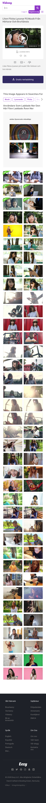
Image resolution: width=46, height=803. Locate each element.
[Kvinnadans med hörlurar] (12, 647)
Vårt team (35, 740)
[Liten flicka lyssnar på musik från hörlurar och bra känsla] (12, 217)
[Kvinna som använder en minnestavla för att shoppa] (33, 204)
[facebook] (13, 769)
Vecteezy (9, 711)
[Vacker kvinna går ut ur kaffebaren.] (12, 580)
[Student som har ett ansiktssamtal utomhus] (12, 620)
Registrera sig (34, 12)
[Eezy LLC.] (23, 764)
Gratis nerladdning (25, 79)
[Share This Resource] (25, 55)
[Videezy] (7, 3)
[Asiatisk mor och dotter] (12, 204)
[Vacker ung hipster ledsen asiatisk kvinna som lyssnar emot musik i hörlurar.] (33, 284)
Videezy (8, 714)
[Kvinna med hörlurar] (33, 647)
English (8, 736)
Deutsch (8, 747)
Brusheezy (9, 707)
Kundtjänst (35, 714)
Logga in (24, 12)
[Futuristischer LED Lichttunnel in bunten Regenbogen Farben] (24, 132)
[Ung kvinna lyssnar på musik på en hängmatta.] (33, 486)
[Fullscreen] (39, 46)
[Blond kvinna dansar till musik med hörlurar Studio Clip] (33, 660)
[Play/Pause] (7, 46)
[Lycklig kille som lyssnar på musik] (12, 526)
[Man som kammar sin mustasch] (33, 606)
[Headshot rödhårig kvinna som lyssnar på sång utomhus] (33, 566)
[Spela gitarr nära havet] (12, 593)
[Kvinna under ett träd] (12, 499)
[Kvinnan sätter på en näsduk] (12, 190)
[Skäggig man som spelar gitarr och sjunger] (33, 580)
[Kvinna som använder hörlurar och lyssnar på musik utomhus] (12, 606)
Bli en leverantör (9, 719)
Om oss (34, 736)
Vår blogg (35, 743)
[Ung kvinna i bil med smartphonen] (33, 593)
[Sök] (37, 7)
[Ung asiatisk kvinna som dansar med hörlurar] (33, 526)
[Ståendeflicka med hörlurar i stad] (12, 486)
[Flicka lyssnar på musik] (33, 499)
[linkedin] (33, 769)
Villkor (7, 785)
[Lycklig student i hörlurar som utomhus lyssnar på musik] (12, 566)
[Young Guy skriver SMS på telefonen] (33, 539)
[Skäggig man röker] (33, 620)
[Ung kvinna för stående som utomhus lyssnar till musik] (33, 472)
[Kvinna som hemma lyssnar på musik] (12, 633)
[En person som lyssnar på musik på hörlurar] (33, 177)
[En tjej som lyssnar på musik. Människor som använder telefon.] (12, 177)
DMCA (33, 718)
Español (8, 740)
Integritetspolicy (18, 785)
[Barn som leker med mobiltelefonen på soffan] (33, 553)
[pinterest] (21, 769)
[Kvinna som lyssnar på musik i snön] (12, 472)
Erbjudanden (36, 707)
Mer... (7, 751)
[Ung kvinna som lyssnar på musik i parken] (33, 445)
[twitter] (17, 769)
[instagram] (25, 769)
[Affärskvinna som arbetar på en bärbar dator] (33, 190)
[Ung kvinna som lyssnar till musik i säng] (12, 539)
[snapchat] (29, 769)
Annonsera (35, 711)
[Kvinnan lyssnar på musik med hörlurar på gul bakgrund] (12, 231)
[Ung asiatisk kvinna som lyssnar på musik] (33, 633)
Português (9, 743)
